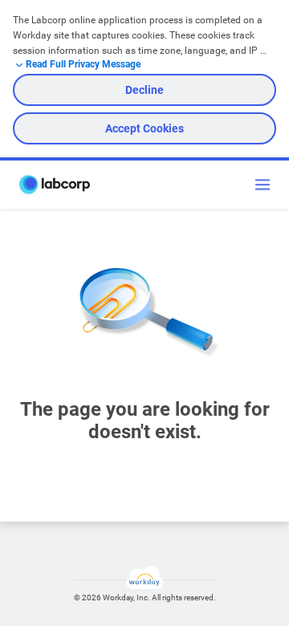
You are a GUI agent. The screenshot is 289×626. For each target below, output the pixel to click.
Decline (144, 89)
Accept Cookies (144, 128)
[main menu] (262, 185)
